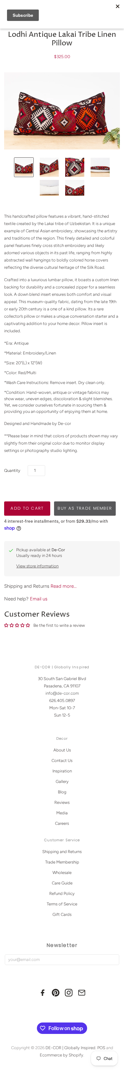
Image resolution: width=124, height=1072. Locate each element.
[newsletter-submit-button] (113, 960)
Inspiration (62, 771)
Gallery (62, 781)
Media (62, 813)
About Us (62, 750)
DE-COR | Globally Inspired (70, 1047)
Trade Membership (62, 862)
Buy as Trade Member (85, 508)
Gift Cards (62, 914)
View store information (37, 566)
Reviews (62, 802)
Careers (62, 823)
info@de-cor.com (62, 693)
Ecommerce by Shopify (61, 1055)
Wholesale (62, 872)
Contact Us (62, 760)
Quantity (12, 470)
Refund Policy (62, 893)
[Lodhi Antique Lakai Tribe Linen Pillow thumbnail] (23, 167)
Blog (62, 792)
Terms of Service (62, 904)
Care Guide (62, 883)
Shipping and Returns (62, 851)
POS (101, 1047)
